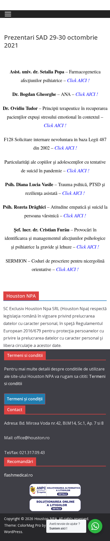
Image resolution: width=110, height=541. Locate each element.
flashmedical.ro (18, 475)
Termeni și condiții (24, 399)
